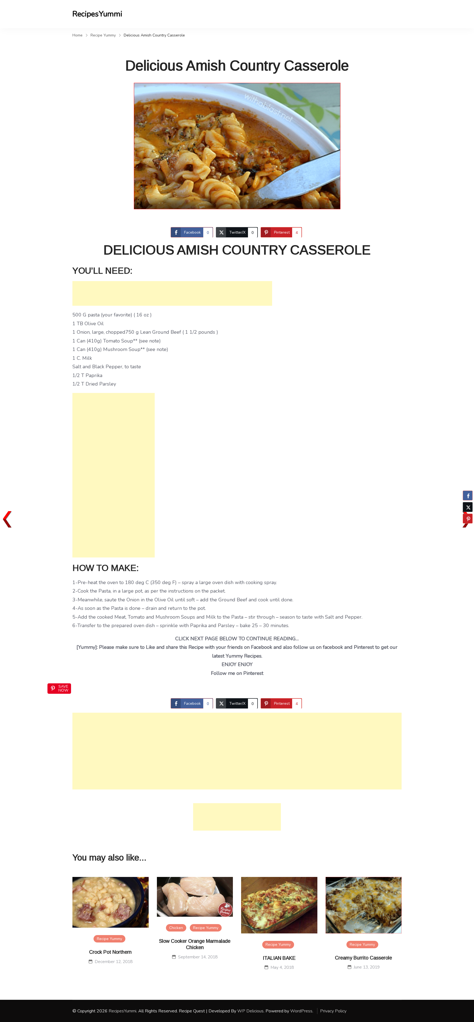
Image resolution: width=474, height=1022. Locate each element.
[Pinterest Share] (468, 518)
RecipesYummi (97, 14)
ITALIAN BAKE (279, 958)
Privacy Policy (333, 1011)
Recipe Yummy (109, 938)
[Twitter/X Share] (468, 507)
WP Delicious (250, 1011)
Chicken (176, 927)
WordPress (301, 1011)
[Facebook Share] (468, 495)
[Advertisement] (172, 293)
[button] (467, 529)
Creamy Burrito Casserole (363, 958)
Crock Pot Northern (110, 952)
